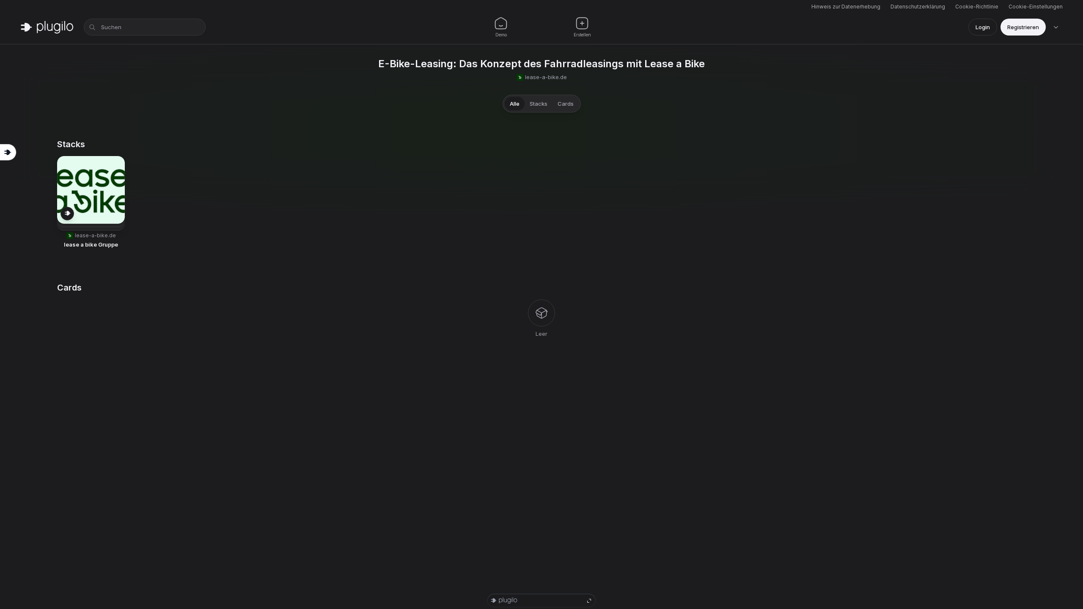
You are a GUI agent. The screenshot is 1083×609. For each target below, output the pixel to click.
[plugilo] (47, 27)
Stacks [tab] (538, 103)
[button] (91, 202)
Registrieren (1023, 27)
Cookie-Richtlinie (976, 6)
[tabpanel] (541, 239)
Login (983, 27)
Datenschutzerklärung (918, 6)
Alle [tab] (515, 103)
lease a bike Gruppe (91, 244)
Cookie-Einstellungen (1036, 6)
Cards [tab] (566, 103)
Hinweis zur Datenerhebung (845, 6)
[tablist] (541, 103)
